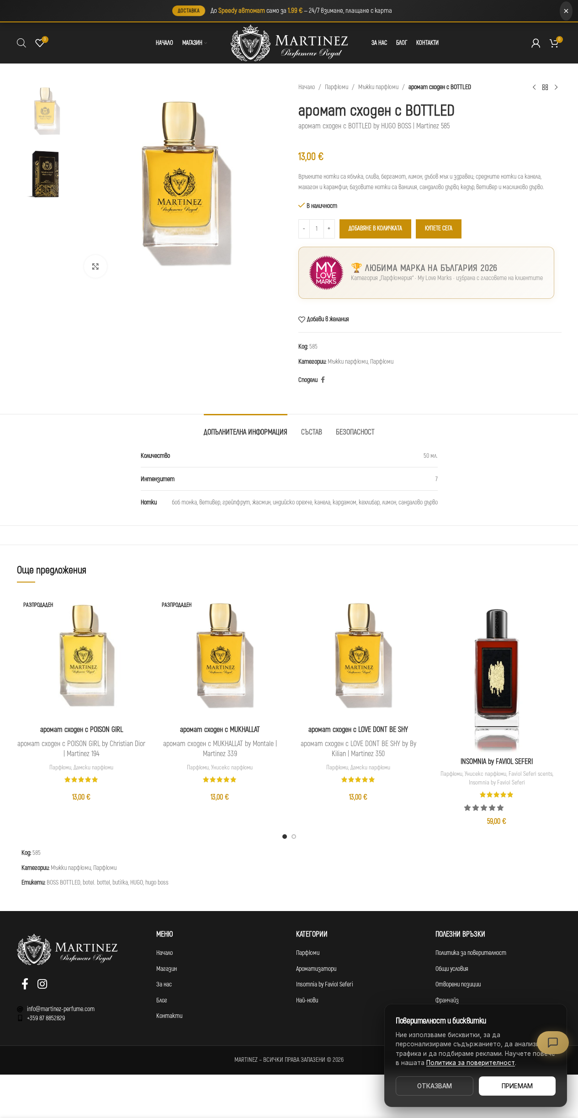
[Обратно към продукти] (545, 87)
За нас (164, 984)
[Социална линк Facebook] (323, 380)
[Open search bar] (21, 43)
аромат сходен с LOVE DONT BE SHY (358, 729)
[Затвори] (566, 11)
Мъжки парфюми (378, 87)
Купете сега (438, 228)
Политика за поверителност (470, 953)
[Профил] (536, 43)
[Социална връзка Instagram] (42, 985)
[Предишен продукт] (534, 87)
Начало (306, 87)
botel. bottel (96, 882)
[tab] (245, 428)
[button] (484, 808)
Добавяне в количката (375, 228)
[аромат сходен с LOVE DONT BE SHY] (358, 655)
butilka (120, 882)
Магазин (166, 969)
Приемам (517, 1086)
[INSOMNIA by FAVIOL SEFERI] (497, 671)
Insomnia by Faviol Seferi (497, 782)
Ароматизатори (316, 969)
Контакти (169, 1016)
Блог (161, 1000)
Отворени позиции (458, 984)
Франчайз (447, 1000)
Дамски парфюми (93, 767)
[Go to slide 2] (294, 836)
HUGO (136, 882)
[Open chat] (553, 1042)
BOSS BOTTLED (63, 882)
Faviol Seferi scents (530, 774)
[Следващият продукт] (556, 87)
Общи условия (451, 969)
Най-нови (307, 1000)
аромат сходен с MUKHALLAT (220, 729)
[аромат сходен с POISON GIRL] (81, 655)
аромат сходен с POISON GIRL (81, 729)
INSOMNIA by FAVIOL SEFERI (497, 761)
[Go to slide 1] (284, 836)
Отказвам (434, 1086)
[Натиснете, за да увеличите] (95, 266)
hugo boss (157, 882)
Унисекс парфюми (232, 767)
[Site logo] (289, 43)
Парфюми (336, 87)
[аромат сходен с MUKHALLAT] (220, 655)
